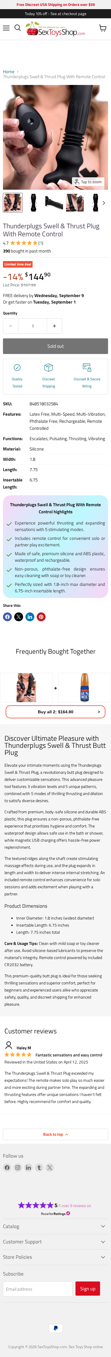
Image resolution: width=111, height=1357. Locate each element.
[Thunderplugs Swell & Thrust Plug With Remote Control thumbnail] (12, 202)
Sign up (87, 1288)
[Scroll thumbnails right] (102, 203)
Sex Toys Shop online (86, 1347)
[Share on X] (18, 616)
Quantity (10, 313)
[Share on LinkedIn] (29, 616)
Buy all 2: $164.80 (55, 711)
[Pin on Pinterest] (41, 616)
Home (9, 71)
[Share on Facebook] (7, 616)
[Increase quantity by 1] (54, 326)
